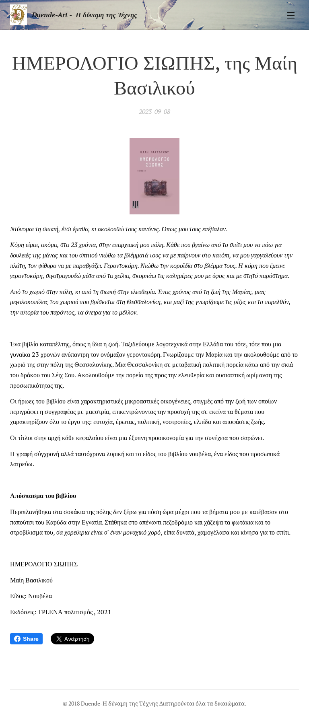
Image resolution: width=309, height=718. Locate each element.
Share (31, 639)
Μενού (291, 15)
